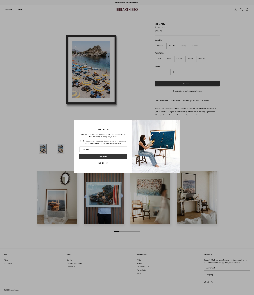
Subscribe (103, 156)
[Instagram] (100, 163)
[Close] (177, 124)
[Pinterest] (103, 163)
